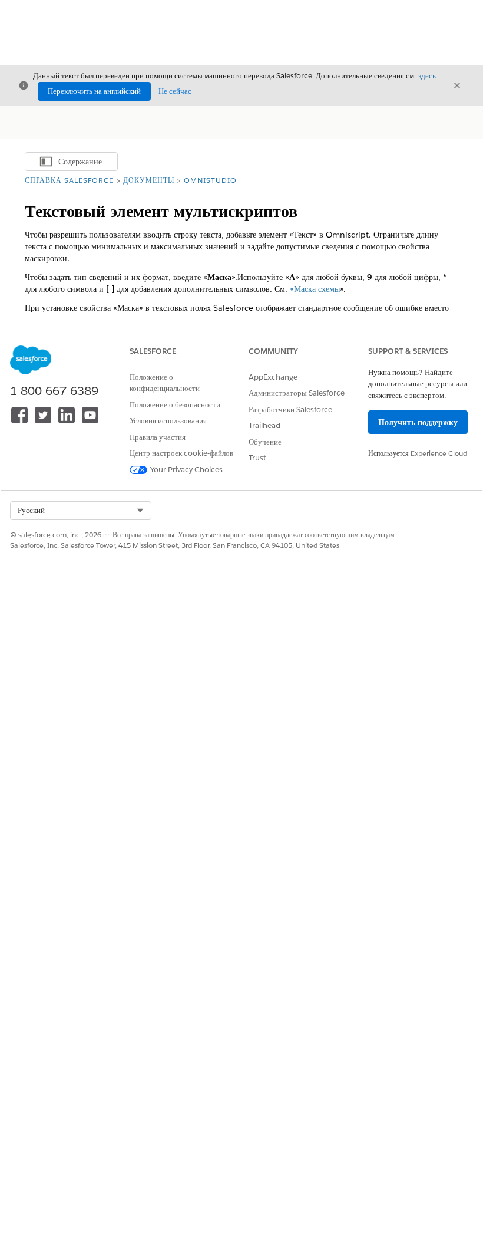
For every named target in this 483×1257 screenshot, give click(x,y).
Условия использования (168, 421)
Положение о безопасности (175, 405)
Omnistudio (210, 180)
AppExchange (273, 377)
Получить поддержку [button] (418, 422)
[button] (80, 510)
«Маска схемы (315, 289)
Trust (257, 458)
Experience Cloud (439, 453)
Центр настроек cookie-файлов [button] (181, 453)
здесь (427, 76)
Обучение (265, 442)
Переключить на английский (94, 91)
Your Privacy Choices (186, 470)
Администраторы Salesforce (297, 393)
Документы (148, 180)
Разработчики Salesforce (290, 409)
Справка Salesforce (69, 180)
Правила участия (158, 437)
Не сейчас (174, 91)
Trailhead (264, 425)
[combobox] (80, 510)
